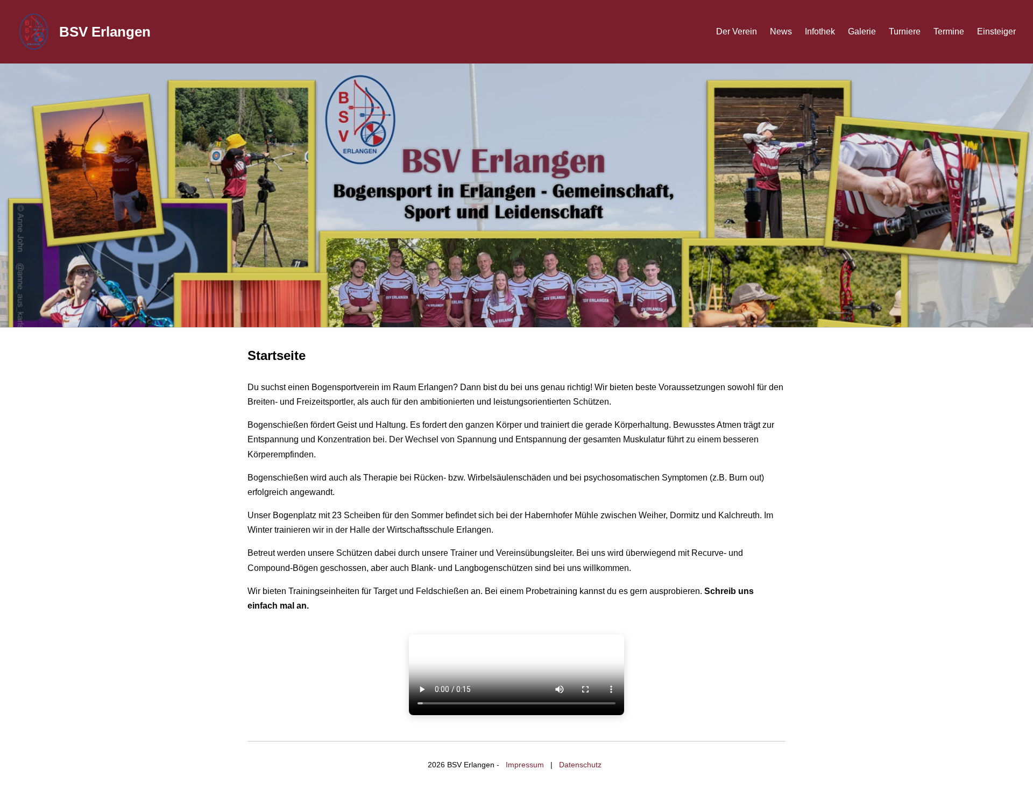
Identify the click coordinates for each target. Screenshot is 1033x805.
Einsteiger (996, 31)
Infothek (820, 31)
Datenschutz (580, 764)
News (781, 31)
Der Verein (736, 31)
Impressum (525, 764)
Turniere (905, 31)
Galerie (862, 31)
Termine (948, 31)
